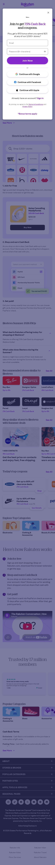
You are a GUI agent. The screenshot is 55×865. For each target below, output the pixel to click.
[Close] (48, 12)
